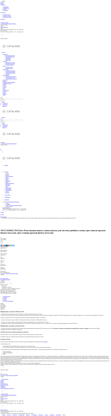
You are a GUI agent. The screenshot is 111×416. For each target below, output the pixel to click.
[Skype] (12, 245)
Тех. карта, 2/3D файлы (8, 301)
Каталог (2, 380)
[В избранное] (2, 241)
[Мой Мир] (5, 245)
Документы (5, 10)
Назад (7, 172)
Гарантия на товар (7, 17)
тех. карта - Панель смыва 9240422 (9, 273)
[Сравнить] (2, 242)
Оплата (4, 298)
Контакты (3, 386)
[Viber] (8, 245)
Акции (2, 381)
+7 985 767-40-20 (4, 22)
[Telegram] (14, 245)
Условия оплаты (6, 14)
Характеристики (6, 296)
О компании (5, 6)
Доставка (5, 297)
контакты (45, 341)
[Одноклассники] (3, 245)
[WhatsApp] (10, 245)
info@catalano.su (4, 27)
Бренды (2, 382)
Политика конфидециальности (7, 388)
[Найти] (3, 100)
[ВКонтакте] (1, 245)
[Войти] (1, 147)
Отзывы (5, 9)
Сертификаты (6, 8)
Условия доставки (7, 15)
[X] (6, 245)
